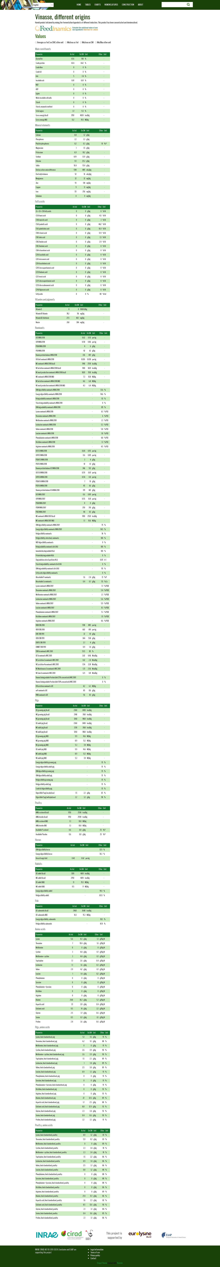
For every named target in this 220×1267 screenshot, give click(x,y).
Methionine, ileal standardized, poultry (48, 1143)
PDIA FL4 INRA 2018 (42, 481)
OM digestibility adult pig (44, 775)
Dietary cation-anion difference (46, 169)
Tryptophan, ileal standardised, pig (47, 1058)
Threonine (39, 943)
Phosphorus (40, 139)
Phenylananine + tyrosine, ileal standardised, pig (51, 1084)
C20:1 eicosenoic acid (42, 259)
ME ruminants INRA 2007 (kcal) (45, 516)
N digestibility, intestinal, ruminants (47, 538)
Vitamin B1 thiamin (41, 313)
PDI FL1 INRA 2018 (41, 464)
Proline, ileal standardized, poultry (47, 1217)
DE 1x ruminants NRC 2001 (44, 655)
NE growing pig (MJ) (42, 745)
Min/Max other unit (104, 42)
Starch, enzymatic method (44, 106)
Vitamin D (39, 309)
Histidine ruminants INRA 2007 (45, 616)
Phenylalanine (40, 978)
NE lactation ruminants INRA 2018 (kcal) (48, 368)
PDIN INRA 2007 (41, 507)
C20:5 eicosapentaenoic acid (45, 267)
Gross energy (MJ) (41, 119)
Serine (38, 1017)
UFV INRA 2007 (40, 498)
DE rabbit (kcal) (40, 873)
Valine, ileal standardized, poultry (46, 1165)
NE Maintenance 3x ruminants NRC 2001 (48, 668)
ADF (37, 89)
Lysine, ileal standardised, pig (45, 1037)
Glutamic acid (40, 1008)
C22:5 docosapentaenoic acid (45, 281)
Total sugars (40, 111)
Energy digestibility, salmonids (46, 919)
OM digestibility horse (43, 849)
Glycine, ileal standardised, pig (46, 1111)
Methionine (39, 947)
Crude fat (39, 71)
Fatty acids (39, 294)
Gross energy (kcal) (42, 115)
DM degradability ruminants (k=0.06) (47, 568)
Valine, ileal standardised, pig (45, 1067)
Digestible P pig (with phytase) (46, 797)
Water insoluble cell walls (44, 97)
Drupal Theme (102, 1263)
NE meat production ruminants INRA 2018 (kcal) (51, 372)
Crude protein (40, 63)
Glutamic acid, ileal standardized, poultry (49, 1204)
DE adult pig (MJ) (41, 749)
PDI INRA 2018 (40, 350)
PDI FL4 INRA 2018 (41, 485)
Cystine (38, 952)
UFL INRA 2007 (40, 494)
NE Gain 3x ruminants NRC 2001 (45, 673)
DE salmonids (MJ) (41, 915)
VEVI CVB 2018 (40, 629)
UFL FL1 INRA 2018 (41, 450)
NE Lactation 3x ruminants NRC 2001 (47, 660)
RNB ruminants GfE (42, 694)
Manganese (39, 178)
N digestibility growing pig (44, 779)
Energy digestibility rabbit (44, 890)
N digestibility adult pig (43, 784)
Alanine (38, 999)
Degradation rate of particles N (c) (47, 559)
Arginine (38, 995)
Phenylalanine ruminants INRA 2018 (47, 437)
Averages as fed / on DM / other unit (51, 42)
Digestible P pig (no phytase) (45, 792)
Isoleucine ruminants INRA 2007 (46, 599)
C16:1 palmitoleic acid (42, 228)
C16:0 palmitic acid (42, 224)
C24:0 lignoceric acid (42, 289)
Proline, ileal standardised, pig (46, 1119)
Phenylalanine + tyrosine (43, 986)
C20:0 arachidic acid (42, 254)
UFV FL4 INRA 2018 (41, 477)
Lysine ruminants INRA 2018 (44, 411)
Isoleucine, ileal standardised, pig (46, 1063)
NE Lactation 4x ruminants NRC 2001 (47, 664)
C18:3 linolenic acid (42, 246)
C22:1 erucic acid (41, 276)
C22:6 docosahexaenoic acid (45, 285)
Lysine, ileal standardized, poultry (46, 1135)
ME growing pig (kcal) (43, 714)
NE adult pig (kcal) (41, 731)
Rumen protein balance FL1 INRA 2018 (47, 468)
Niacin (38, 322)
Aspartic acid (40, 1004)
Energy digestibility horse (44, 854)
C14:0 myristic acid (41, 219)
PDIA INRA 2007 (41, 503)
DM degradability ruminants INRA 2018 (48, 407)
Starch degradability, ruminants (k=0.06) (49, 564)
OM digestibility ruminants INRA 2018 (48, 389)
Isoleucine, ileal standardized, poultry (48, 1161)
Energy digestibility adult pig (45, 766)
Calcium (38, 135)
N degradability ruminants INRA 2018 (47, 398)
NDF (37, 84)
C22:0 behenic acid (41, 272)
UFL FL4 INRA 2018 (41, 472)
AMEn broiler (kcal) (42, 817)
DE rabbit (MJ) (40, 882)
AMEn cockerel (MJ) (42, 821)
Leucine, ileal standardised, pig (46, 1071)
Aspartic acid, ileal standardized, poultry (49, 1200)
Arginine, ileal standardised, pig (46, 1093)
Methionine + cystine (42, 956)
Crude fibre (39, 67)
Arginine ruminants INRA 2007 (45, 620)
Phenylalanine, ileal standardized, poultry (49, 1174)
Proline (38, 1021)
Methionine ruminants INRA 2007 (46, 594)
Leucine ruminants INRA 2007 (45, 607)
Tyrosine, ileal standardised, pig (46, 1080)
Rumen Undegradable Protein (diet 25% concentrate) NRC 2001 (56, 677)
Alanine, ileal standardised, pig (46, 1098)
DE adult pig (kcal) (41, 723)
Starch (38, 102)
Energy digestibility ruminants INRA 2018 (49, 394)
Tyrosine (38, 982)
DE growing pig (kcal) (42, 710)
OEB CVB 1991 (40, 638)
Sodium (38, 156)
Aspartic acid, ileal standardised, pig (47, 1102)
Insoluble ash (40, 80)
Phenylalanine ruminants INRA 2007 (47, 612)
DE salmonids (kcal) (42, 910)
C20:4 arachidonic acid (43, 263)
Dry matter (39, 58)
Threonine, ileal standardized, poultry (48, 1139)
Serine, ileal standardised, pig (45, 1115)
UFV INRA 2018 (40, 342)
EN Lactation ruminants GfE (44, 686)
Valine (38, 969)
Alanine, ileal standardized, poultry (47, 1196)
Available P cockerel (42, 829)
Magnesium (39, 148)
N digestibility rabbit (42, 895)
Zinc (37, 183)
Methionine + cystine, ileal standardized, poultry (51, 1152)
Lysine (38, 939)
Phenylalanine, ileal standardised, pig (48, 1076)
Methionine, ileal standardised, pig (47, 1045)
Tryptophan (39, 960)
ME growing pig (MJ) (42, 740)
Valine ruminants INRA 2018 (44, 429)
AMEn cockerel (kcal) (42, 812)
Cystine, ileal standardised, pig (46, 1050)
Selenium (39, 196)
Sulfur (38, 165)
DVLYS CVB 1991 (41, 642)
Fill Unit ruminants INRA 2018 (45, 359)
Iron (37, 191)
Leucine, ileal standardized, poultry (47, 1169)
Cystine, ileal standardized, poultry (47, 1148)
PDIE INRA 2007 (41, 511)
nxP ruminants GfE (41, 690)
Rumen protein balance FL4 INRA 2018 (47, 490)
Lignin (38, 93)
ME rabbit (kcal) (41, 878)
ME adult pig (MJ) (41, 753)
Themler (120, 1263)
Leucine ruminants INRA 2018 (45, 433)
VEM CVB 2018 (40, 625)
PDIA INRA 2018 (41, 346)
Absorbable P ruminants (43, 577)
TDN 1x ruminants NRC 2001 (44, 651)
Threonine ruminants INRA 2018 (46, 416)
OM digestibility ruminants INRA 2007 (48, 525)
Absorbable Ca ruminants (44, 581)
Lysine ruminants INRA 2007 (44, 586)
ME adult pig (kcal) (42, 727)
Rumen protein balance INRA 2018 (46, 355)
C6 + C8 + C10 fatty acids (43, 211)
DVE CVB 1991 (40, 633)
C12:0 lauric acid (41, 215)
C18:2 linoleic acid (41, 241)
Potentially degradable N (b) (45, 555)
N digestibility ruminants (44, 533)
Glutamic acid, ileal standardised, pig (48, 1106)
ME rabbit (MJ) (40, 886)
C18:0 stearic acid (41, 233)
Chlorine (38, 161)
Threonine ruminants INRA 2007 (46, 590)
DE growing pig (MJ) (42, 736)
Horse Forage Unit (41, 858)
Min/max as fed (73, 42)
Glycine (38, 1013)
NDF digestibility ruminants (44, 542)
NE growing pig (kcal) (42, 718)
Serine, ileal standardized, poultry (46, 1213)
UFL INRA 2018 (40, 337)
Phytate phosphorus (42, 143)
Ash (37, 76)
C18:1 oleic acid (40, 237)
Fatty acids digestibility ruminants (47, 572)
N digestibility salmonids (44, 923)
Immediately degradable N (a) (45, 551)
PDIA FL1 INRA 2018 (42, 459)
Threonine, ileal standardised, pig (46, 1041)
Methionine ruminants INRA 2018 (46, 420)
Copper (38, 187)
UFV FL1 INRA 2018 (41, 455)
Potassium (39, 152)
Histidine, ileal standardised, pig (46, 1089)
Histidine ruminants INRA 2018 (45, 442)
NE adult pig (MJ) (41, 758)
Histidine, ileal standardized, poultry (47, 1187)
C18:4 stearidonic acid (43, 250)
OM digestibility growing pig (45, 771)
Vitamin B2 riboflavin (42, 317)
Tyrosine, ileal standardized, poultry (47, 1178)
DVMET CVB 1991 (41, 647)
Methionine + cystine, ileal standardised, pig (50, 1054)
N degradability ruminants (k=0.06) (47, 546)
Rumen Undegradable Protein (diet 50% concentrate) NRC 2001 (56, 681)
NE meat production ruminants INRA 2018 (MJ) (50, 385)
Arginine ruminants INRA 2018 (45, 446)
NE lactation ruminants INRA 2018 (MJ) (48, 381)
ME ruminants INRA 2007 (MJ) (45, 520)
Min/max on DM (88, 42)
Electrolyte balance (42, 174)
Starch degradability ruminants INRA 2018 (49, 403)
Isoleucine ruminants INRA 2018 (46, 424)
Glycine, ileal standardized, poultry (47, 1209)
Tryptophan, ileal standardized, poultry (48, 1156)
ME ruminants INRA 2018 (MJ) (45, 376)
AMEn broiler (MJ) (41, 825)
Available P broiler (41, 834)
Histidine (39, 991)
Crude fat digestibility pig (44, 788)
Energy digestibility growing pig (46, 762)
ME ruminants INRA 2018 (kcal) (45, 363)
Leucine (38, 973)
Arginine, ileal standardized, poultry (47, 1191)
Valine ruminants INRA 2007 (44, 603)
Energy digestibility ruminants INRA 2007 (49, 529)
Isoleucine (39, 965)
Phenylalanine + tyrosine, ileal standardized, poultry (52, 1182)
